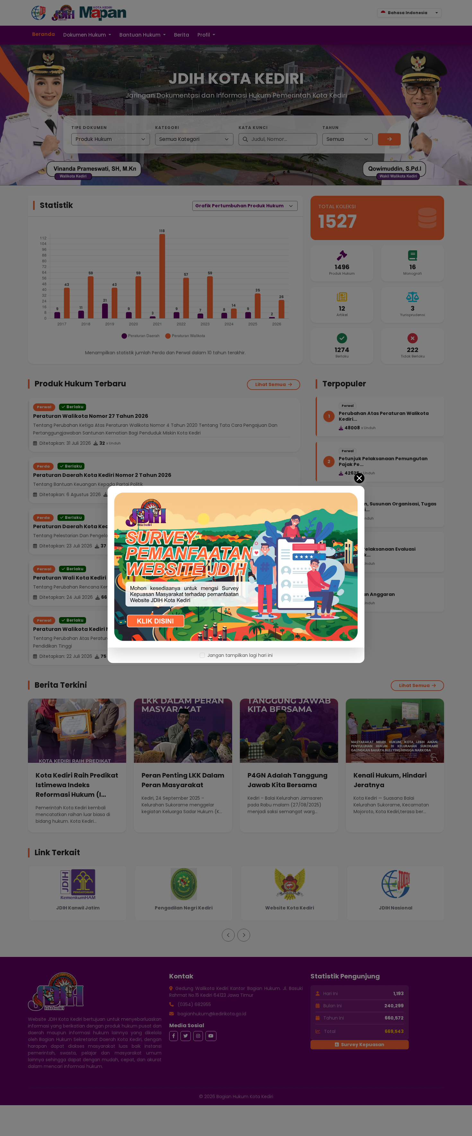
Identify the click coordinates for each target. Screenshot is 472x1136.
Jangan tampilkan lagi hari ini (240, 655)
